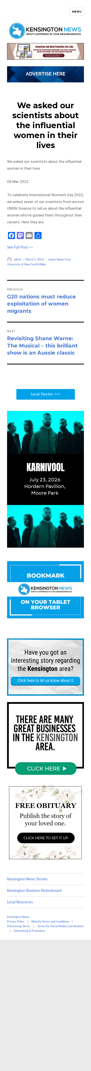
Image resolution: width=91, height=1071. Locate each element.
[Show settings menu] (70, 544)
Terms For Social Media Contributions (60, 926)
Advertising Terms (18, 926)
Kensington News (18, 917)
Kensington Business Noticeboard (34, 890)
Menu (77, 11)
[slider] (41, 544)
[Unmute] (61, 544)
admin (17, 259)
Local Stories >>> (46, 394)
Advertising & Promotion (29, 931)
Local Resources (20, 902)
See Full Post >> (20, 247)
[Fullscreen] (79, 544)
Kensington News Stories (27, 879)
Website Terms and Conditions (50, 921)
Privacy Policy (16, 921)
